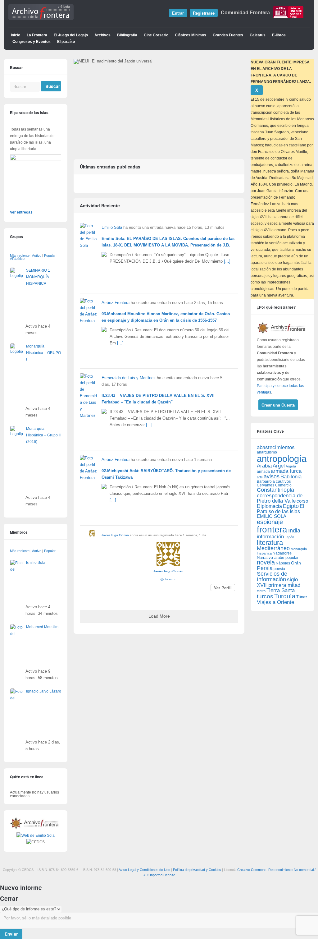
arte (260, 477)
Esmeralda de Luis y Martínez (129, 378)
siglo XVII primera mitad (278, 582)
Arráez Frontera (115, 303)
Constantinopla (275, 490)
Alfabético (17, 258)
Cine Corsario (156, 35)
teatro (261, 591)
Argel (279, 466)
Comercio (283, 485)
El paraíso (66, 41)
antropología (282, 458)
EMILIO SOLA (271, 516)
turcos (265, 596)
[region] (159, 104)
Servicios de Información (272, 576)
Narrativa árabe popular (277, 557)
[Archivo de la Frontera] (41, 19)
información (270, 537)
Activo (36, 255)
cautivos (283, 481)
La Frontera (37, 35)
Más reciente (20, 255)
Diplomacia (269, 506)
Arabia (264, 466)
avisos (271, 476)
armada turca (286, 471)
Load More (159, 616)
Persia (265, 568)
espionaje (270, 521)
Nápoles (283, 563)
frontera (272, 529)
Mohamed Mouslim (42, 627)
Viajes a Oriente (275, 602)
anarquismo (267, 452)
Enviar (11, 934)
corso (302, 501)
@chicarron (168, 579)
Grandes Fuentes (228, 35)
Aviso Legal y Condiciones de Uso (144, 870)
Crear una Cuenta (278, 405)
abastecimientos (276, 447)
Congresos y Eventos (31, 41)
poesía (279, 569)
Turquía (284, 596)
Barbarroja (266, 481)
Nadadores (282, 553)
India (294, 530)
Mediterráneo (273, 548)
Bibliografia (127, 35)
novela (266, 562)
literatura (270, 542)
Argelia (291, 466)
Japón (289, 537)
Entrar (178, 13)
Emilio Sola (112, 227)
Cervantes (265, 485)
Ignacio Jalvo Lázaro (43, 691)
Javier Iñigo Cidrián (115, 535)
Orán (296, 562)
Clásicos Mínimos (190, 35)
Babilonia (291, 477)
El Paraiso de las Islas (280, 509)
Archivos (102, 35)
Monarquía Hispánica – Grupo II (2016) (43, 435)
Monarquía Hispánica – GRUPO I (43, 352)
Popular (50, 255)
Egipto (291, 506)
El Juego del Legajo (71, 35)
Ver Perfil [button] (223, 588)
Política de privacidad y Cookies (197, 870)
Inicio (15, 35)
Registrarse (204, 13)
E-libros (279, 35)
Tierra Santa (280, 590)
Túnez (301, 597)
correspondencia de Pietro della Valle (279, 498)
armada (263, 471)
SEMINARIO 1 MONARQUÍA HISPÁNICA (38, 277)
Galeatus (258, 35)
